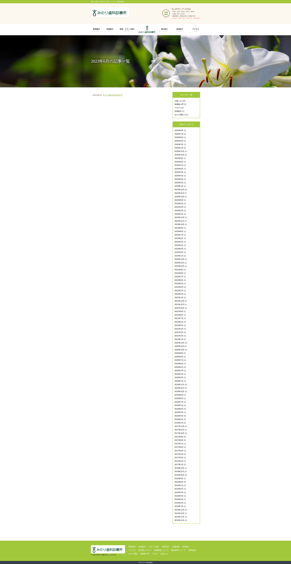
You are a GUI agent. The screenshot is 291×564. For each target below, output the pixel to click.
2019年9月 (178, 395)
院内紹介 (165, 547)
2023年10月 (179, 224)
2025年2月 (178, 183)
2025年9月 (178, 158)
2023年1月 (178, 256)
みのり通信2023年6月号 (113, 95)
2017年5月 (178, 451)
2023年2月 (178, 252)
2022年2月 (178, 294)
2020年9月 (178, 353)
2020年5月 (178, 367)
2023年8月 (178, 231)
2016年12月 (179, 468)
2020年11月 (179, 346)
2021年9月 (178, 311)
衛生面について (144, 550)
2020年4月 (178, 371)
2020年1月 (178, 381)
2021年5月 (178, 325)
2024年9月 (178, 200)
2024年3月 (178, 207)
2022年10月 (179, 266)
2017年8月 (178, 440)
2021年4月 (178, 329)
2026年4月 (178, 141)
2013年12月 (179, 517)
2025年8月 (178, 162)
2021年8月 (178, 315)
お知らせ (178, 101)
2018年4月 (178, 412)
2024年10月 (179, 197)
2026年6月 (178, 137)
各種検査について (161, 550)
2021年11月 (179, 304)
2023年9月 (178, 228)
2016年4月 (178, 496)
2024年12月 (179, 190)
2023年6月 (178, 238)
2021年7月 (178, 318)
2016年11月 (179, 471)
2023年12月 (179, 217)
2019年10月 (179, 391)
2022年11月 (179, 263)
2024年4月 (178, 204)
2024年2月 (178, 210)
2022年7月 (178, 277)
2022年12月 (179, 259)
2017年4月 (178, 454)
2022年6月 (178, 280)
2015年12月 (179, 510)
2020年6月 (178, 364)
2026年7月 (178, 134)
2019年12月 (179, 385)
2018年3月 (178, 416)
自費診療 (175, 547)
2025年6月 (178, 169)
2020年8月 (178, 357)
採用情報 (192, 550)
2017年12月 (179, 426)
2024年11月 (179, 193)
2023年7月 (178, 235)
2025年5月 (178, 172)
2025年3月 (178, 179)
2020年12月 (179, 343)
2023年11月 (179, 221)
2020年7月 (178, 360)
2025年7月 (178, 165)
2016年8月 (178, 482)
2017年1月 (178, 464)
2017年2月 (178, 461)
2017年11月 (179, 430)
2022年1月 (178, 297)
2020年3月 (178, 374)
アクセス (132, 550)
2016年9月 (178, 478)
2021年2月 (178, 336)
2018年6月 (178, 409)
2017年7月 (178, 444)
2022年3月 (178, 291)
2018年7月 (178, 405)
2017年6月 (178, 447)
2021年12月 (179, 301)
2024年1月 (178, 214)
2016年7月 (178, 485)
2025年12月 (179, 151)
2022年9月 (178, 270)
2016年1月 (178, 506)
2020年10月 (179, 350)
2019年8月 (178, 398)
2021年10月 (179, 308)
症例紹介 (178, 111)
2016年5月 (178, 492)
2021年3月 (178, 332)
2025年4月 (178, 176)
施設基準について (178, 550)
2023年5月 (178, 242)
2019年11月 (179, 388)
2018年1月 (178, 423)
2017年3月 (178, 458)
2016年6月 (178, 489)
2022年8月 (178, 273)
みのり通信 (179, 115)
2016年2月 (178, 503)
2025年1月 (178, 186)
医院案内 (132, 547)
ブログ (177, 108)
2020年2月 (178, 377)
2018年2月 (178, 419)
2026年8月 (178, 130)
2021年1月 (178, 339)
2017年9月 (178, 437)
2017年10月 (179, 433)
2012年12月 (179, 520)
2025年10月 (179, 155)
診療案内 (142, 547)
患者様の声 (179, 104)
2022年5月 (178, 284)
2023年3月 (178, 249)
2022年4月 (178, 287)
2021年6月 (178, 322)
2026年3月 (178, 144)
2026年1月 (178, 148)
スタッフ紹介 (153, 547)
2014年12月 (179, 513)
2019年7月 (178, 402)
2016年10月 (179, 475)
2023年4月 (178, 245)
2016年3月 (178, 499)
